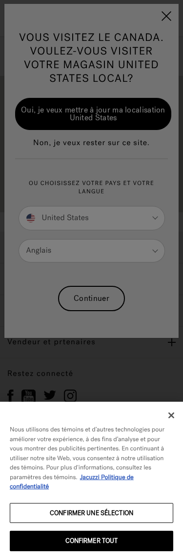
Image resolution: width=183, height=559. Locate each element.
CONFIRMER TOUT (91, 541)
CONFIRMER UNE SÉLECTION (91, 513)
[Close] (171, 415)
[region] (91, 480)
